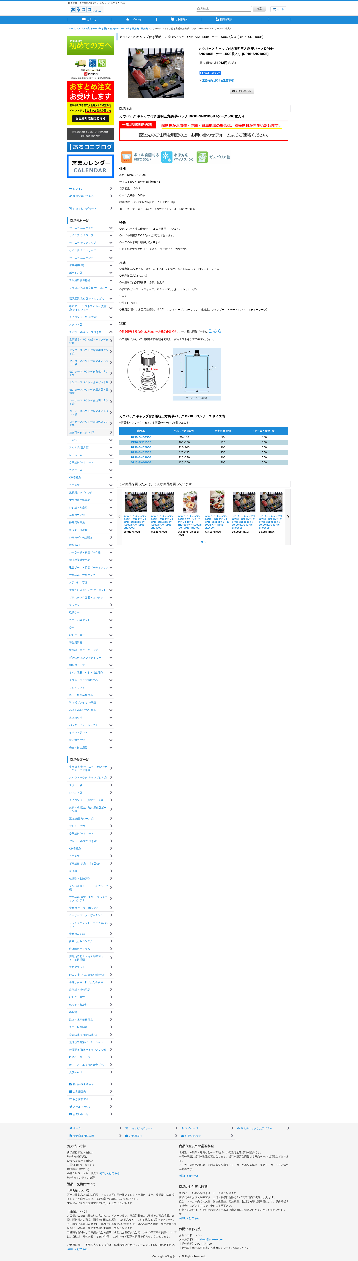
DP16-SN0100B (141, 442)
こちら (215, 330)
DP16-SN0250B (141, 452)
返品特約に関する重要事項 (218, 80)
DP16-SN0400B (141, 462)
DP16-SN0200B (141, 447)
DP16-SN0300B (141, 457)
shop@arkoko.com (212, 1239)
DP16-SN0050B (141, 437)
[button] (268, 20)
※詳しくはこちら (109, 1173)
